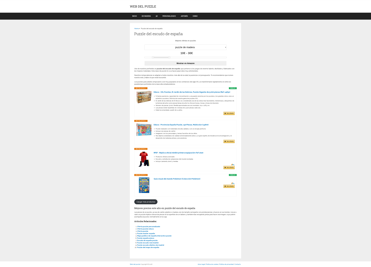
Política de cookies (212, 264)
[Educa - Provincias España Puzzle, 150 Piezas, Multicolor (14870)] (144, 129)
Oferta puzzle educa (145, 229)
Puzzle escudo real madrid (147, 243)
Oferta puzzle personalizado (148, 226)
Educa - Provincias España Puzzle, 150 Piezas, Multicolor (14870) (181, 125)
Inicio (134, 16)
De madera (146, 16)
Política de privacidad (226, 264)
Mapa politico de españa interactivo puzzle (154, 236)
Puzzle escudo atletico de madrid (150, 245)
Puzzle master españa (146, 233)
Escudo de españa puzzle (147, 240)
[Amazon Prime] (232, 164)
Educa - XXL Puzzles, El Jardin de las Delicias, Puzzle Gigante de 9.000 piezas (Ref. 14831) (192, 92)
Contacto (238, 264)
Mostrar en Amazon (185, 63)
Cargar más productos (146, 202)
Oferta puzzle (142, 231)
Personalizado (169, 16)
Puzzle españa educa (145, 238)
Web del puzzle (143, 6)
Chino (195, 16)
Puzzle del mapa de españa (148, 247)
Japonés (184, 16)
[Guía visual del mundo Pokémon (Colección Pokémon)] (144, 185)
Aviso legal (201, 264)
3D (157, 16)
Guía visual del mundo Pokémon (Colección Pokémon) (177, 179)
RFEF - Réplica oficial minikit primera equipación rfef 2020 (178, 153)
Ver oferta (230, 113)
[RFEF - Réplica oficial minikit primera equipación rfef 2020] (144, 159)
